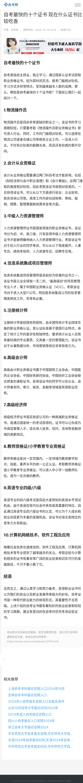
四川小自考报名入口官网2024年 (31, 721)
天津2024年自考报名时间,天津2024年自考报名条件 (41, 740)
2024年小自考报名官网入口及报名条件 (36, 701)
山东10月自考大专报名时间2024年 (33, 708)
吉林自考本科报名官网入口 (27, 695)
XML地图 (67, 781)
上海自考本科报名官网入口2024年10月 (36, 689)
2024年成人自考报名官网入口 (30, 714)
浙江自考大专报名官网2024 (28, 727)
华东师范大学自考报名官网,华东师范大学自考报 (41, 734)
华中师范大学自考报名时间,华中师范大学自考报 (41, 746)
